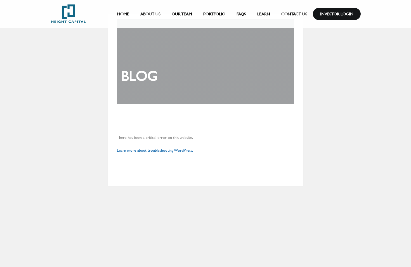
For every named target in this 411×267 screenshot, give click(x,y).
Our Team (182, 13)
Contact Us (294, 13)
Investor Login (336, 13)
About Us (150, 13)
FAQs (241, 13)
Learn (263, 13)
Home (123, 13)
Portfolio (214, 13)
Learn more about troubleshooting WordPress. (155, 150)
